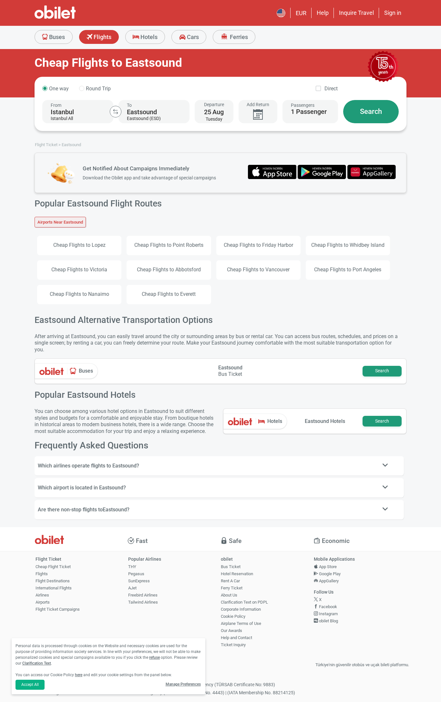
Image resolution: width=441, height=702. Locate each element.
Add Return (258, 104)
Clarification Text (36, 663)
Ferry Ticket (231, 588)
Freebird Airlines (143, 595)
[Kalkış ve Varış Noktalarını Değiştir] (115, 111)
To (129, 105)
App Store (327, 566)
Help (323, 12)
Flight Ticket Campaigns (58, 609)
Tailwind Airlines (143, 602)
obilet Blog (328, 620)
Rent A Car (230, 580)
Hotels (148, 37)
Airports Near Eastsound (60, 222)
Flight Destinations (53, 580)
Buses (56, 37)
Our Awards (231, 630)
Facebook (327, 606)
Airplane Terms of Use (241, 623)
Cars (192, 37)
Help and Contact (236, 637)
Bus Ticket (231, 566)
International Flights (54, 588)
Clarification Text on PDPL (244, 602)
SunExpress (139, 580)
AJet (132, 588)
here (78, 675)
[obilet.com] (71, 18)
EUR (301, 13)
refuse (154, 657)
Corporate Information (241, 609)
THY (132, 566)
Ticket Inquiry (233, 644)
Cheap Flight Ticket (53, 566)
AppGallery (328, 580)
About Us (229, 595)
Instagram (328, 613)
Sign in (392, 12)
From (56, 105)
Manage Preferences (183, 684)
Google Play (329, 573)
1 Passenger (309, 111)
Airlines (42, 595)
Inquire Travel (356, 12)
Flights (101, 37)
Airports (43, 602)
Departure (214, 104)
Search (371, 111)
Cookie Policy (233, 616)
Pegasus (136, 573)
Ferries (238, 37)
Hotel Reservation (237, 573)
